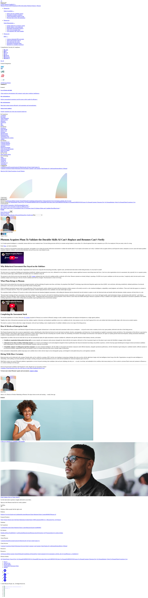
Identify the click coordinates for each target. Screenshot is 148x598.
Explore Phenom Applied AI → (8, 4)
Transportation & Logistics (7, 137)
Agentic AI (3, 161)
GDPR (6, 50)
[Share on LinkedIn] (5, 234)
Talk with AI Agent (66, 201)
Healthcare (3, 128)
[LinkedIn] (5, 575)
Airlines (2, 139)
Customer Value (40, 168)
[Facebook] (5, 571)
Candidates (3, 115)
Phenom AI (53, 514)
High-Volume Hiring (6, 154)
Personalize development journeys (15, 28)
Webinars (25, 201)
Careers (16, 167)
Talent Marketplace (20, 519)
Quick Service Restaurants (7, 149)
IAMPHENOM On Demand (38, 202)
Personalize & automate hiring (14, 43)
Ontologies (3, 160)
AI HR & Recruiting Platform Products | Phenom (29, 5)
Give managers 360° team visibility (15, 31)
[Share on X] (2, 234)
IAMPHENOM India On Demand (65, 202)
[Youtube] (5, 578)
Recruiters (3, 117)
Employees (3, 122)
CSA (6, 54)
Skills (2, 157)
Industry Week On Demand (117, 202)
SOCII (6, 52)
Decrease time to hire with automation (16, 17)
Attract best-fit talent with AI (14, 40)
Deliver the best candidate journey (15, 13)
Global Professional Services (18, 168)
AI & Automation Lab (56, 201)
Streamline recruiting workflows (14, 15)
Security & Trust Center (28, 167)
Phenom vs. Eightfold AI (72, 554)
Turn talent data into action (13, 42)
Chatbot (27, 519)
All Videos (11, 202)
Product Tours (17, 202)
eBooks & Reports (35, 201)
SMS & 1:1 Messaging (46, 519)
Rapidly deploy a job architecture (15, 27)
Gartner (33, 276)
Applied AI (3, 158)
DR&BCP (7, 58)
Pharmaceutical (4, 135)
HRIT (2, 125)
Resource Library (5, 213)
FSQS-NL (7, 57)
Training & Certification (49, 168)
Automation (3, 164)
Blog (13, 201)
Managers (3, 121)
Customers (3, 167)
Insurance (3, 146)
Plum (5, 246)
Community (48, 201)
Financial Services (5, 142)
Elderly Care (4, 130)
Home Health (4, 129)
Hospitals (3, 132)
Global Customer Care (30, 168)
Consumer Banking (5, 143)
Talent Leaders (4, 119)
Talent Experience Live (129, 202)
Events (29, 201)
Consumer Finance (5, 144)
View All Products (56, 519)
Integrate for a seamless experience (15, 44)
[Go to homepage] (74, 1)
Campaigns (38, 519)
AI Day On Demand (26, 202)
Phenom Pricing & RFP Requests (9, 5)
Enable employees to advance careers (16, 25)
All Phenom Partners (6, 82)
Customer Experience (6, 168)
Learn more (3, 197)
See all (2, 61)
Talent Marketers (5, 118)
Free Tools (42, 201)
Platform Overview (5, 514)
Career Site (13, 519)
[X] (6, 572)
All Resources (9, 201)
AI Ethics (20, 167)
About (7, 167)
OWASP (7, 55)
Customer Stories (19, 201)
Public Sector (4, 151)
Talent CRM (32, 519)
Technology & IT (5, 136)
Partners (57, 168)
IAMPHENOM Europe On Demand (83, 202)
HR (1, 124)
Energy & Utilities (5, 150)
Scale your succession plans (13, 29)
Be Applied (27, 317)
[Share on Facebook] (3, 234)
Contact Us (37, 167)
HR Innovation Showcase (51, 202)
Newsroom (11, 167)
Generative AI (4, 162)
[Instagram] (5, 581)
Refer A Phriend (63, 168)
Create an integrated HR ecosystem (15, 39)
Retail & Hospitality (5, 147)
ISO (6, 51)
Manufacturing (4, 133)
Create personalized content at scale (15, 16)
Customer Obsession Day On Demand (101, 202)
